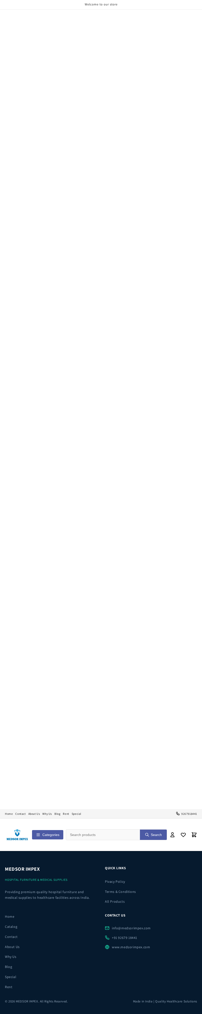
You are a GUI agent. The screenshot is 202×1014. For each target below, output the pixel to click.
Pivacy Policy (115, 881)
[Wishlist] (183, 835)
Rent (66, 814)
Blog (57, 814)
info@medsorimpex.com (131, 928)
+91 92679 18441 (124, 937)
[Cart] (194, 835)
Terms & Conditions (120, 891)
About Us (34, 814)
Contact (20, 814)
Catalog (11, 926)
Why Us (47, 814)
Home (9, 814)
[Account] (172, 835)
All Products (115, 901)
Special (76, 814)
